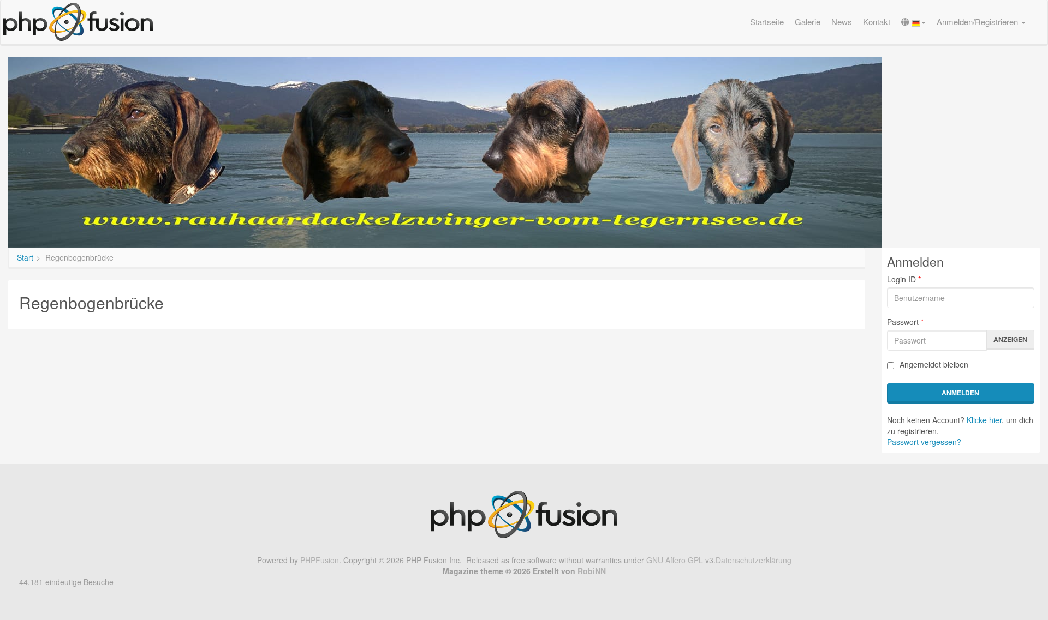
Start (25, 257)
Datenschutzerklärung (753, 560)
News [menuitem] (841, 21)
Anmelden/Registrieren (978, 21)
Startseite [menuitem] (767, 21)
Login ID (904, 279)
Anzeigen (1010, 339)
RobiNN (591, 570)
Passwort (905, 321)
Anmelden (960, 393)
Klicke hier (984, 419)
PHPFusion (319, 560)
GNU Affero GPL (674, 560)
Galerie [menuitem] (807, 21)
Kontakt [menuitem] (876, 21)
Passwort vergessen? (924, 441)
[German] (913, 22)
